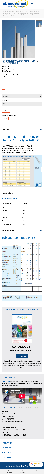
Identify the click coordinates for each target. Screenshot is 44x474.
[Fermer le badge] (41, 463)
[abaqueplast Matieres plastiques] (16, 4)
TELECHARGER (22, 356)
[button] (22, 129)
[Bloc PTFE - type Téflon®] (40, 61)
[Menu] (32, 4)
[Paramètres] (40, 4)
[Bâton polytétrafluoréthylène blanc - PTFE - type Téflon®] (18, 39)
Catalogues (6, 448)
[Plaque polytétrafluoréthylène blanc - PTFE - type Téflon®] (37, 61)
